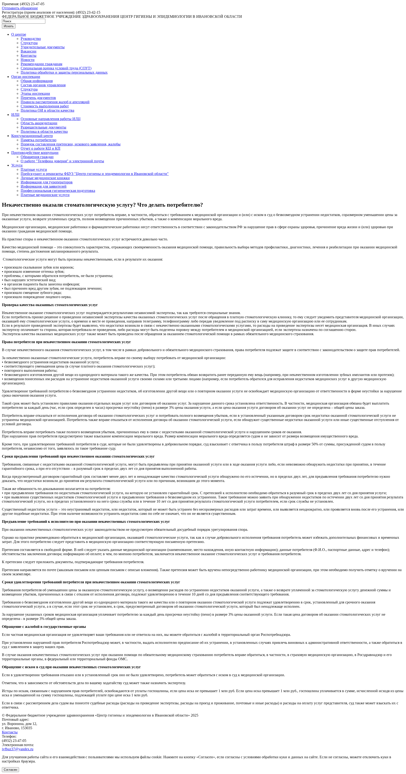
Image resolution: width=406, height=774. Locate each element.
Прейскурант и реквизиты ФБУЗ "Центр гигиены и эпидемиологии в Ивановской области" (95, 174)
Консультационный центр (32, 136)
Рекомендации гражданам (41, 64)
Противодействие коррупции (35, 153)
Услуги (17, 165)
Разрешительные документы (43, 127)
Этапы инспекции (35, 93)
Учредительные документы (43, 47)
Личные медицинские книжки (45, 178)
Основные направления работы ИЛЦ (51, 119)
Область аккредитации (39, 123)
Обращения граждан (37, 157)
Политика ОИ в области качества (47, 110)
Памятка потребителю (38, 140)
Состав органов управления (43, 85)
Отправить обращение (20, 8)
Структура (29, 43)
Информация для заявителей (43, 186)
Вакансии (28, 51)
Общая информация (37, 81)
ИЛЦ (15, 115)
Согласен (10, 769)
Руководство (31, 39)
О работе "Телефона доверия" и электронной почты (62, 161)
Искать (9, 26)
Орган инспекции (25, 77)
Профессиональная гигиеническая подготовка (58, 191)
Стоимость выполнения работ (45, 106)
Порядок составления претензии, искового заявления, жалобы (71, 144)
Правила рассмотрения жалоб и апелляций (55, 102)
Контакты (28, 55)
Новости (28, 60)
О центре (18, 34)
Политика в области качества (44, 131)
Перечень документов (38, 98)
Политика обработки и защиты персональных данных (64, 72)
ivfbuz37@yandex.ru (17, 749)
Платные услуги (34, 169)
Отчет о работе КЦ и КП (40, 148)
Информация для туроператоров (47, 182)
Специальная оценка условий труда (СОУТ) (56, 68)
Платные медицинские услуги (45, 195)
